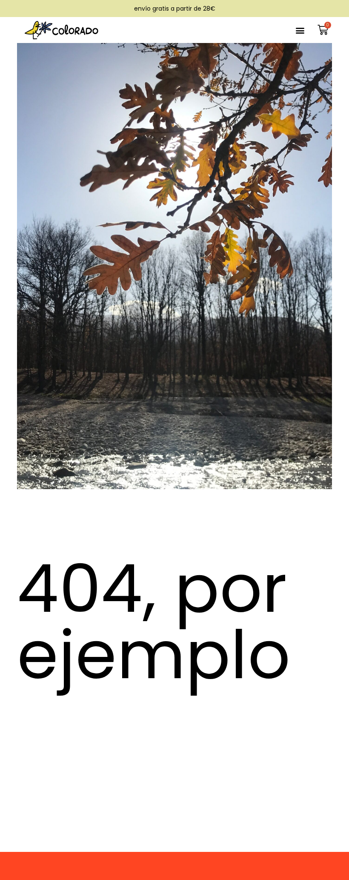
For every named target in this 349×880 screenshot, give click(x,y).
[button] (300, 30)
